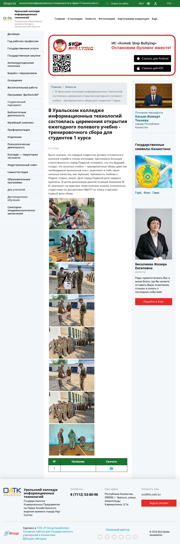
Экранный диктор (118, 529)
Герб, (138, 192)
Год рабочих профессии (23, 41)
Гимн (156, 192)
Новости (90, 18)
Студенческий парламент (16, 103)
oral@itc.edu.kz (151, 494)
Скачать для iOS (152, 68)
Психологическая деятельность (19, 145)
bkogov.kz (10, 3)
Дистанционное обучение (18, 198)
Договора (14, 34)
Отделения (14, 137)
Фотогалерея (107, 18)
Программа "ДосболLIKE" (23, 94)
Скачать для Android (155, 58)
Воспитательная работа (22, 87)
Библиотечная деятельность (17, 114)
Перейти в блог (153, 301)
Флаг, (147, 192)
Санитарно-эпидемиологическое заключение (21, 210)
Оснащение (15, 80)
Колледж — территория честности (23, 156)
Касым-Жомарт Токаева (147, 118)
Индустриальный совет (22, 165)
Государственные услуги (23, 48)
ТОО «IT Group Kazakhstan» (53, 528)
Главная (60, 18)
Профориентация (19, 129)
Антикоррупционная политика (21, 64)
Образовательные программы (19, 181)
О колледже (75, 18)
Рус (169, 3)
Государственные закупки (24, 55)
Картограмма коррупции (133, 18)
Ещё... (155, 18)
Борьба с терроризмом (22, 73)
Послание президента (149, 112)
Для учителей (16, 189)
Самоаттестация (18, 172)
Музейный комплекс (21, 122)
